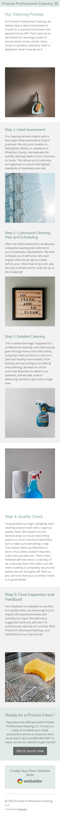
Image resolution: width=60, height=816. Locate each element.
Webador (22, 809)
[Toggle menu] (56, 3)
